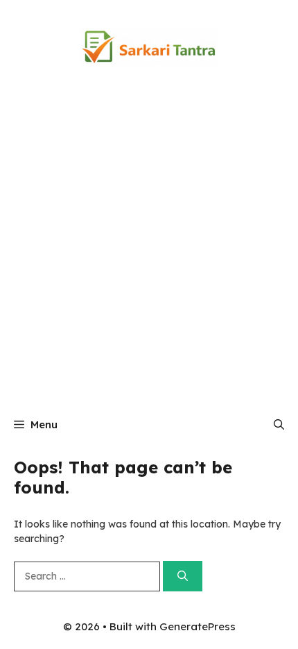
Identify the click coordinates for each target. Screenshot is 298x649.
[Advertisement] (149, 250)
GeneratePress (197, 626)
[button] (279, 425)
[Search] (182, 576)
